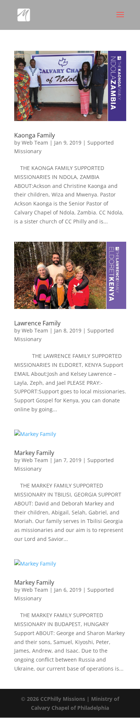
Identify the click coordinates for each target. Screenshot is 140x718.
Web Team (35, 142)
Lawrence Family (37, 323)
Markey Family (34, 453)
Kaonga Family (34, 135)
